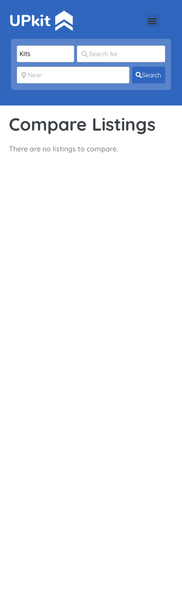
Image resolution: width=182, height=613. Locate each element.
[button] (152, 20)
